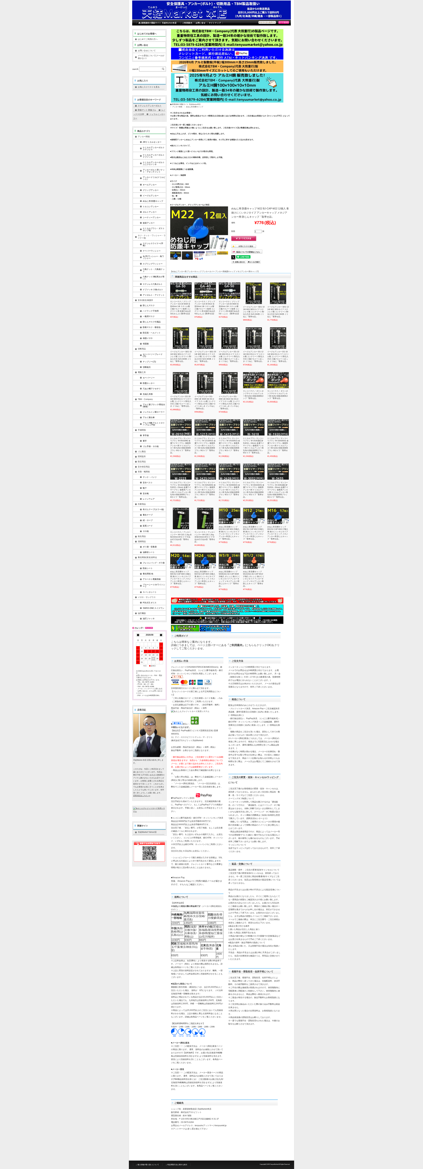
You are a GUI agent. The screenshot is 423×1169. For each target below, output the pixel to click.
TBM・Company (145, 399)
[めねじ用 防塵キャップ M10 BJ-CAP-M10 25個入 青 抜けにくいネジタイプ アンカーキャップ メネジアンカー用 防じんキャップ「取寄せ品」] (229, 516)
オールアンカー (150, 185)
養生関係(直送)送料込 (147, 557)
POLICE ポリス (149, 603)
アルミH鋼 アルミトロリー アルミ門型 (154, 424)
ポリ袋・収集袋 (150, 547)
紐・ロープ (148, 520)
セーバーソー (149, 378)
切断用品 (142, 349)
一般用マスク (149, 316)
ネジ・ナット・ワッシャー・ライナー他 (152, 236)
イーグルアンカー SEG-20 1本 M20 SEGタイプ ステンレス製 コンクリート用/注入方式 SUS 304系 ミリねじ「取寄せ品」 (205, 356)
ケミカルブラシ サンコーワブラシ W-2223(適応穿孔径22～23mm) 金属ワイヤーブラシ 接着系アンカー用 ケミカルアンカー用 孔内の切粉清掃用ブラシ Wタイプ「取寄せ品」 (180, 489)
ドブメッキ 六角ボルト (153, 289)
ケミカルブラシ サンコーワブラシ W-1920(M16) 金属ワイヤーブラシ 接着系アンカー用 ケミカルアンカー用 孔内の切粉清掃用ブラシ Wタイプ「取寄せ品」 (277, 445)
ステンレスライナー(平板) (153, 244)
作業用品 (142, 504)
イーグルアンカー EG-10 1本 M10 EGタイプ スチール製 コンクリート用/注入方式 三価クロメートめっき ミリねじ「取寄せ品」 (229, 356)
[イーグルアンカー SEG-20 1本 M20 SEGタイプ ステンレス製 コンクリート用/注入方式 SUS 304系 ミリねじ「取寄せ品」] (205, 338)
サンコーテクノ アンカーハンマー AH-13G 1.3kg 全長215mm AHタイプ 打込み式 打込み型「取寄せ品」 (204, 537)
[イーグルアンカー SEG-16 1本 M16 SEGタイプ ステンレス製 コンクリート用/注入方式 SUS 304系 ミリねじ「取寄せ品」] (181, 338)
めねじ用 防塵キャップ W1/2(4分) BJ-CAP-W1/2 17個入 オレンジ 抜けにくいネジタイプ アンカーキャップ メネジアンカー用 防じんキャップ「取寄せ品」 (253, 579)
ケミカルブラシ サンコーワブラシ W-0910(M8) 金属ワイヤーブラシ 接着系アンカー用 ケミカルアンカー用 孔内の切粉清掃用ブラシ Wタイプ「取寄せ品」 (180, 445)
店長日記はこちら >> (141, 796)
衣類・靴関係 (144, 472)
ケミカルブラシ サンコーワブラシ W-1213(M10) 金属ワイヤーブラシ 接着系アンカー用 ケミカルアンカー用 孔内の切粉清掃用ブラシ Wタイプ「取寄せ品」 (205, 445)
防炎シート (148, 568)
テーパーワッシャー (152, 251)
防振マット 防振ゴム (147, 110)
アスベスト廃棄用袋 (152, 579)
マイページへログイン (267, 22)
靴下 (145, 488)
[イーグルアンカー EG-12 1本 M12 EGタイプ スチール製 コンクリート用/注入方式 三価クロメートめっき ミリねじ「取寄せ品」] (254, 338)
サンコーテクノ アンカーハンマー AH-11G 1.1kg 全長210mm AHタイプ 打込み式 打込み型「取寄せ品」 (181, 537)
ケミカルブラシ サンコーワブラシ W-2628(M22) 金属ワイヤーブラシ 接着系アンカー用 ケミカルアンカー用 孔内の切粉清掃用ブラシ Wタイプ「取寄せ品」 (229, 489)
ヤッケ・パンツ (150, 477)
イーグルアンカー (151, 196)
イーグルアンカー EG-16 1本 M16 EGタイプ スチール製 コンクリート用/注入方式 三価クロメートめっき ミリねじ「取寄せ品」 (278, 356)
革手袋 (146, 435)
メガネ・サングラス (147, 597)
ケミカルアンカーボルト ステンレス (154, 148)
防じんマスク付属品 (152, 322)
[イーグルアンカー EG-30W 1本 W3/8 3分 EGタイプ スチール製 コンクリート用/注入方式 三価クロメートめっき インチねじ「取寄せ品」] (205, 383)
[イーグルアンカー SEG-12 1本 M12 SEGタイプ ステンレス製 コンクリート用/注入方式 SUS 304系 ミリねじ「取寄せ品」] (278, 293)
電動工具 (142, 372)
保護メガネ (148, 338)
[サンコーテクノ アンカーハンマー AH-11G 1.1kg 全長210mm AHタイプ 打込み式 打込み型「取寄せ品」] (181, 518)
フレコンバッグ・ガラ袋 (154, 563)
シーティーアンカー (152, 217)
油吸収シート (149, 552)
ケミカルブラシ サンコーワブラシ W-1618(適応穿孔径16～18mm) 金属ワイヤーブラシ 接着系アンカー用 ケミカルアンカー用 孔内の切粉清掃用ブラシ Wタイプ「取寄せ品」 (253, 445)
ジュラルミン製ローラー (154, 412)
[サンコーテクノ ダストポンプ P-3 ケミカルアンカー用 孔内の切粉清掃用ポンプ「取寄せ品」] (278, 380)
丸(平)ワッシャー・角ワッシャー (153, 257)
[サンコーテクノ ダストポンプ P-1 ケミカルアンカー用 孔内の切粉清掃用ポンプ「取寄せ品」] (254, 380)
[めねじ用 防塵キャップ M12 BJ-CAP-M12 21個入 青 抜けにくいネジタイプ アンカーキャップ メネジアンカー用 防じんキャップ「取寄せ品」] (254, 516)
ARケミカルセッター (152, 142)
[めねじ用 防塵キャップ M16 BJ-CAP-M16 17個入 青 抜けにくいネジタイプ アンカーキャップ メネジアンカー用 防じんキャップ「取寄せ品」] (278, 516)
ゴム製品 (142, 451)
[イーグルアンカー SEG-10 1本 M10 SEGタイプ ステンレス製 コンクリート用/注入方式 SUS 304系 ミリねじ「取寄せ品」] (254, 293)
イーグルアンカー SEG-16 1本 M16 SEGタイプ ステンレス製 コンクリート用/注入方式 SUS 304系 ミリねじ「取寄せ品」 (181, 356)
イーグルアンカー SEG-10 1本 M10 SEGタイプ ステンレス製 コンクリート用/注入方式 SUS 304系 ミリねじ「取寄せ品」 (254, 311)
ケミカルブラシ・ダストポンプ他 (154, 229)
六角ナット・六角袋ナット (154, 270)
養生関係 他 (148, 574)
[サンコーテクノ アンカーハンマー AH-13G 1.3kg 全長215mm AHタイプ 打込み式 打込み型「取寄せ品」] (205, 518)
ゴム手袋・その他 (151, 446)
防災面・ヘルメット (152, 333)
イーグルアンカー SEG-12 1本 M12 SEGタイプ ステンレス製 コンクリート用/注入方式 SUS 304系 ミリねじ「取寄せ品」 (278, 311)
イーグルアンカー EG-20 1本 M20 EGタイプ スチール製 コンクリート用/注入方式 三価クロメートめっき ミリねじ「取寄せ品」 (181, 401)
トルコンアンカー (151, 206)
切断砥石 (147, 367)
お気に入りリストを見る (149, 87)
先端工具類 (148, 394)
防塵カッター (149, 383)
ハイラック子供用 (151, 311)
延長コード (148, 526)
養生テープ (148, 515)
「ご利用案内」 (236, 645)
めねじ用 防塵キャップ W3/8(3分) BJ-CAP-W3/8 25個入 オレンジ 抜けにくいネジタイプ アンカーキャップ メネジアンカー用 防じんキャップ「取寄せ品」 (229, 579)
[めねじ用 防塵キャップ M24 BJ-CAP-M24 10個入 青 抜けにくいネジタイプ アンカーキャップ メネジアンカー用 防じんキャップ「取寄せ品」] (205, 561)
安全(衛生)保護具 (145, 300)
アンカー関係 (177, 107)
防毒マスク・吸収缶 (152, 327)
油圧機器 (142, 613)
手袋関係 (142, 430)
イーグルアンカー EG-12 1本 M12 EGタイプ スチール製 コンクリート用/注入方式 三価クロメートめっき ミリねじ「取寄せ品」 (253, 356)
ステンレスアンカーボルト (150, 106)
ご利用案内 (187, 23)
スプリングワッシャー (153, 264)
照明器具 (142, 456)
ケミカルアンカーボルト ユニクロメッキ (154, 163)
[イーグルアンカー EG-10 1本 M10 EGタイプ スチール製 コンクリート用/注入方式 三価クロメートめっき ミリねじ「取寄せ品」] (229, 338)
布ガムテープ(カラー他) (153, 509)
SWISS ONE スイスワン (153, 608)
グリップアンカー (151, 190)
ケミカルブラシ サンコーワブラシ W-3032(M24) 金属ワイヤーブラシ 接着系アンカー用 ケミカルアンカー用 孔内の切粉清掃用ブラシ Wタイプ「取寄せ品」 (253, 489)
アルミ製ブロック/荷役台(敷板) (154, 405)
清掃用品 (142, 541)
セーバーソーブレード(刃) (153, 355)
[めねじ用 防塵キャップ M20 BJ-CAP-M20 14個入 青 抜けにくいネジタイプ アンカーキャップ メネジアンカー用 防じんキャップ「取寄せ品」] (181, 561)
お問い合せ (201, 23)
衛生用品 (142, 536)
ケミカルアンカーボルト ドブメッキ (154, 156)
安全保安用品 (144, 467)
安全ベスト (148, 482)
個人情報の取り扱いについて (148, 1165)
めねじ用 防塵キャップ (194, 107)
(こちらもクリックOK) (258, 645)
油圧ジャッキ (149, 618)
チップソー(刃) (149, 362)
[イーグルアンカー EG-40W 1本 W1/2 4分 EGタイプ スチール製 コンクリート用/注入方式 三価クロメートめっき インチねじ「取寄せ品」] (229, 383)
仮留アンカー (149, 223)
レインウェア (149, 499)
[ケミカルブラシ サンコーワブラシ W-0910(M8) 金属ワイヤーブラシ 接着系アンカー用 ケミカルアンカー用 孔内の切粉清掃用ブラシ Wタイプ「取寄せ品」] (181, 427)
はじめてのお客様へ (147, 33)
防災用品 (142, 461)
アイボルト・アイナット (154, 295)
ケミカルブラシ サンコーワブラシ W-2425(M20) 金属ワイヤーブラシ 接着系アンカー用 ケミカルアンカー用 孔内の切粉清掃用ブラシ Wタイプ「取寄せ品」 (205, 489)
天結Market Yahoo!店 (147, 832)
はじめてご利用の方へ (148, 39)
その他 (146, 531)
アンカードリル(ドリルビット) (154, 178)
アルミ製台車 (149, 417)
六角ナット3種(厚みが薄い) (153, 278)
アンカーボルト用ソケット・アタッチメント (154, 171)
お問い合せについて (147, 50)
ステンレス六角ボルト (153, 284)
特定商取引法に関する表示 (177, 1165)
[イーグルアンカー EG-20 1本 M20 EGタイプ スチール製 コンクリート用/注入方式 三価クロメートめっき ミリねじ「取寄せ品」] (181, 383)
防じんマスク (149, 305)
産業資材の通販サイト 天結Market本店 (159, 23)
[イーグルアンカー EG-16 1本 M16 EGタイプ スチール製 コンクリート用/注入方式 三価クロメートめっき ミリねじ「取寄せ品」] (278, 338)
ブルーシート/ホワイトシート (154, 586)
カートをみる (284, 22)
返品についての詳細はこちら (248, 252)
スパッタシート (150, 592)
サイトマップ (215, 23)
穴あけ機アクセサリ (152, 389)
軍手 (145, 441)
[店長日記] (149, 756)
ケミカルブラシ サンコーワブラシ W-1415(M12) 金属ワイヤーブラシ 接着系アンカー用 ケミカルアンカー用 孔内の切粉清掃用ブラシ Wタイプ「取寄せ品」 (229, 445)
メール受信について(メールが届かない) (151, 56)
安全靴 (146, 493)
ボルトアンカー (150, 212)
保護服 (146, 344)
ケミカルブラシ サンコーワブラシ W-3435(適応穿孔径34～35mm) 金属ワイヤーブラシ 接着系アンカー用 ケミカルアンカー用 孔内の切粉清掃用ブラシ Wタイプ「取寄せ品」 (277, 489)
